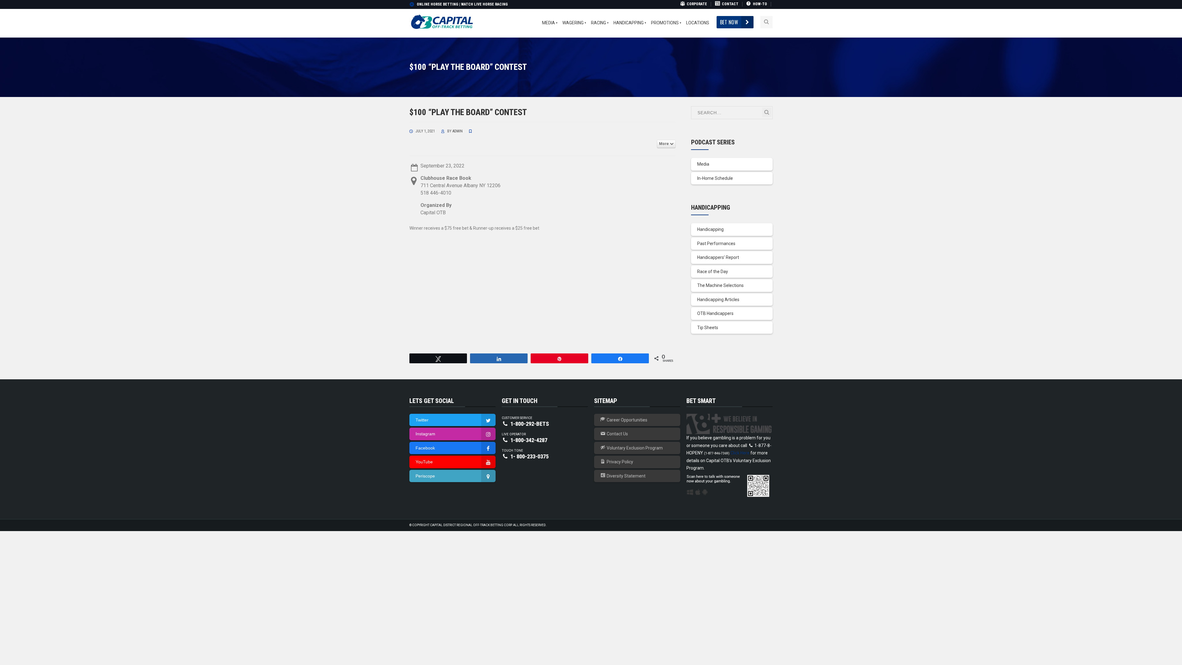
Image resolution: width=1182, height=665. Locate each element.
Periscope (425, 476)
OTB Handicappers (715, 313)
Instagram (425, 433)
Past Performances (716, 243)
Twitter (422, 419)
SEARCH (766, 112)
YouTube (424, 461)
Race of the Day (712, 271)
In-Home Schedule (715, 178)
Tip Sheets (707, 327)
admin (457, 131)
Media (703, 164)
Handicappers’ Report (718, 257)
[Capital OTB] (442, 21)
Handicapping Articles (718, 299)
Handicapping (710, 229)
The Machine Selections (720, 285)
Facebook (425, 447)
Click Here (740, 452)
